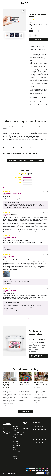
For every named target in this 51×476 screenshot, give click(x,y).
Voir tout (25, 411)
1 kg (41, 31)
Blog (24, 426)
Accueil (30, 11)
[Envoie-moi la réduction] (47, 426)
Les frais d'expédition (40, 24)
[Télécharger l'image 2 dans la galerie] (12, 35)
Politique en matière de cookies (16, 456)
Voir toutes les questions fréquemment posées (25, 160)
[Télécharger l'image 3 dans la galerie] (17, 35)
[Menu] (4, 3)
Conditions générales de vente (16, 445)
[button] (40, 3)
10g (31, 31)
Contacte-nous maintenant (36, 356)
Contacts (25, 428)
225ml (35, 31)
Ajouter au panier (38, 39)
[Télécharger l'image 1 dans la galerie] (8, 35)
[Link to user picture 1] (6, 274)
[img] (6, 191)
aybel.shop (9, 465)
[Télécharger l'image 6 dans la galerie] (21, 35)
